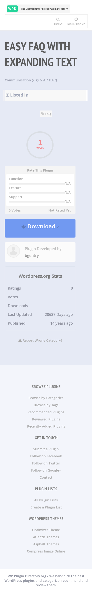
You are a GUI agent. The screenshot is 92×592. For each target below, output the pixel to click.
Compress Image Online (46, 551)
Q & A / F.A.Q (46, 80)
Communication (18, 80)
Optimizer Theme (46, 530)
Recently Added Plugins (46, 426)
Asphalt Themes (46, 544)
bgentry (32, 255)
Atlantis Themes (46, 537)
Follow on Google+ (46, 470)
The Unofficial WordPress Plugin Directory (38, 8)
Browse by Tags (46, 405)
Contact (46, 477)
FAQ (48, 114)
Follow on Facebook (46, 456)
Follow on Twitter (46, 463)
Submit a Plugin (46, 449)
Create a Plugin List (46, 507)
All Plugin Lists (46, 500)
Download (42, 228)
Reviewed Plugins (46, 419)
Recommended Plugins (46, 412)
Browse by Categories (46, 398)
